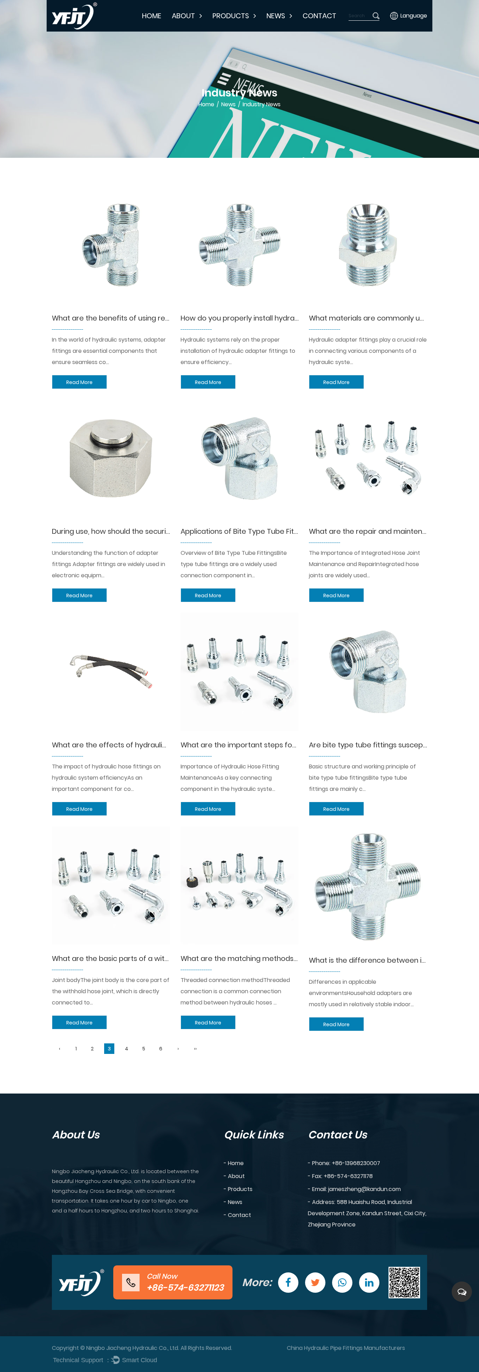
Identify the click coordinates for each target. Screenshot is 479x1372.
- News (233, 1202)
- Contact (237, 1215)
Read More (79, 382)
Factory (187, 29)
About (183, 16)
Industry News (289, 29)
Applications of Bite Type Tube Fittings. (246, 531)
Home (151, 16)
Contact (319, 16)
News (276, 16)
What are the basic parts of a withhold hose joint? (137, 958)
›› (195, 1048)
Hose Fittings (235, 29)
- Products (238, 1189)
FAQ (183, 28)
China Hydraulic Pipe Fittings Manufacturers (346, 1348)
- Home (234, 1163)
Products (230, 16)
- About (234, 1176)
